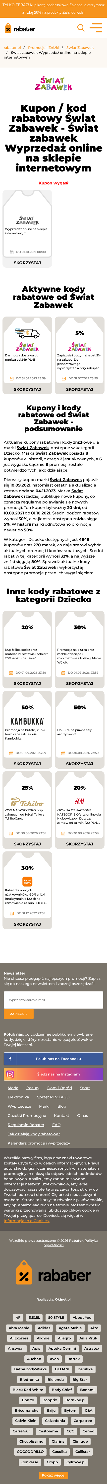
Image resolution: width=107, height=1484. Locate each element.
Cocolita (59, 1451)
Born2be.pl (75, 1400)
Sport (85, 1087)
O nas (82, 1115)
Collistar (82, 1451)
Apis (36, 1348)
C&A (88, 1410)
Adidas (44, 1328)
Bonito (28, 1400)
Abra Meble (19, 1328)
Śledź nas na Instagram (58, 1074)
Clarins (58, 1441)
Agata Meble (70, 1328)
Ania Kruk (88, 1338)
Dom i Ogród (59, 1087)
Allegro (64, 1338)
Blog (61, 1106)
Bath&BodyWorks (30, 1369)
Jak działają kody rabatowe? (34, 1134)
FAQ (56, 1124)
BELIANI (62, 1369)
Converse (29, 1462)
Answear (16, 1348)
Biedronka (29, 1379)
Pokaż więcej (53, 1475)
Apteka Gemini (62, 1348)
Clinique (80, 1441)
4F (18, 1317)
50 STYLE (56, 1317)
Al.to (94, 1328)
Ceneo (88, 1431)
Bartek (73, 1359)
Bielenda (56, 1379)
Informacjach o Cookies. (27, 1220)
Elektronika (18, 1097)
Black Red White (28, 1390)
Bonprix (50, 1400)
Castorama (48, 1431)
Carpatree (83, 1420)
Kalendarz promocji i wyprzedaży (39, 1143)
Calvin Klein (26, 1420)
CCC (70, 1431)
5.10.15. (34, 1317)
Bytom (70, 1410)
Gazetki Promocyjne (27, 1115)
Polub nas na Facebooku (58, 1059)
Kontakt (61, 1115)
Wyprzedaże (19, 1106)
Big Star (79, 1379)
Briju (51, 1410)
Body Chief (62, 1390)
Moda (13, 1087)
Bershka (85, 1369)
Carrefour (21, 1431)
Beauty (32, 1087)
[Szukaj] (81, 27)
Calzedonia (55, 1420)
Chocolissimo (31, 1441)
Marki (44, 1106)
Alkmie (43, 1338)
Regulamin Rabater (26, 1124)
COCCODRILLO (30, 1451)
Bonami (87, 1390)
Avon (54, 1359)
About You (82, 1317)
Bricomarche (27, 1410)
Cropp (52, 1462)
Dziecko (12, 453)
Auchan (34, 1359)
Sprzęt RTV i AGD (53, 1097)
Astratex (91, 1348)
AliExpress (19, 1338)
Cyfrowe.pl (76, 1462)
